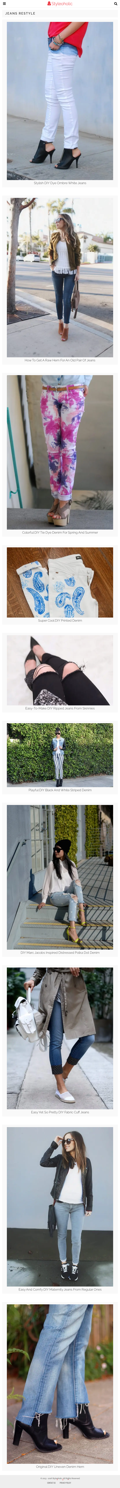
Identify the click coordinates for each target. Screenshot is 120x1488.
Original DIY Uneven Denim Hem (60, 1467)
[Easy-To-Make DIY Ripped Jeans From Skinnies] (60, 704)
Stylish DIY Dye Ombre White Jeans (60, 183)
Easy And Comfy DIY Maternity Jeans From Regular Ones (60, 1289)
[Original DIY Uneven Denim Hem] (60, 1463)
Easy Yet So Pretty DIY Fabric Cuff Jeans (60, 1112)
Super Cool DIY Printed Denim (60, 620)
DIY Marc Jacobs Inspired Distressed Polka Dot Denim (60, 953)
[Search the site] (115, 4)
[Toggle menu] (4, 4)
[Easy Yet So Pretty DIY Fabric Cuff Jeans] (60, 1108)
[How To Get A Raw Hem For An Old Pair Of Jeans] (60, 356)
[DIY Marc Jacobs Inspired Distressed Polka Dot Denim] (60, 949)
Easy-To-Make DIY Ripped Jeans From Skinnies (60, 708)
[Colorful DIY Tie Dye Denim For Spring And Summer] (60, 529)
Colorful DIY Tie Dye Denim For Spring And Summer (60, 532)
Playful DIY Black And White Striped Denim (60, 790)
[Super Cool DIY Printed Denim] (60, 617)
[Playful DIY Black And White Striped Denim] (60, 786)
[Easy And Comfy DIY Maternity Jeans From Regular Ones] (60, 1285)
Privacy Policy (65, 1482)
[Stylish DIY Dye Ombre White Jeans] (60, 179)
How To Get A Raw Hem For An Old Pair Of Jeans (60, 360)
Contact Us (51, 1482)
